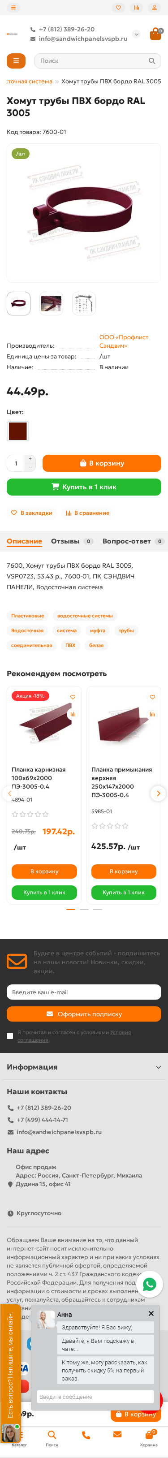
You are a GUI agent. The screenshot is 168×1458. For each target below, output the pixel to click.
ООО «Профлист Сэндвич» (123, 341)
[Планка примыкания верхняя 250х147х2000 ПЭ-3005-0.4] (124, 725)
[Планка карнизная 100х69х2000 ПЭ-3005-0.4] (44, 725)
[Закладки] (118, 8)
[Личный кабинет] (154, 8)
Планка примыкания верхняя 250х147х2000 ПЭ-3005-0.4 (121, 782)
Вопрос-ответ (132, 541)
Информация (32, 1067)
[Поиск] (152, 61)
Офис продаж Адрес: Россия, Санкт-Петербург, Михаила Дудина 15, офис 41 (79, 1175)
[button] (9, 793)
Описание (24, 541)
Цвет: (15, 412)
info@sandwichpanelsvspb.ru (83, 39)
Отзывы (70, 541)
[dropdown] (13, 8)
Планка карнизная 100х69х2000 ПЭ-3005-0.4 (39, 778)
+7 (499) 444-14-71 (42, 1120)
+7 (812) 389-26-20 (67, 29)
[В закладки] (73, 697)
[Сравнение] (136, 8)
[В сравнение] (73, 714)
